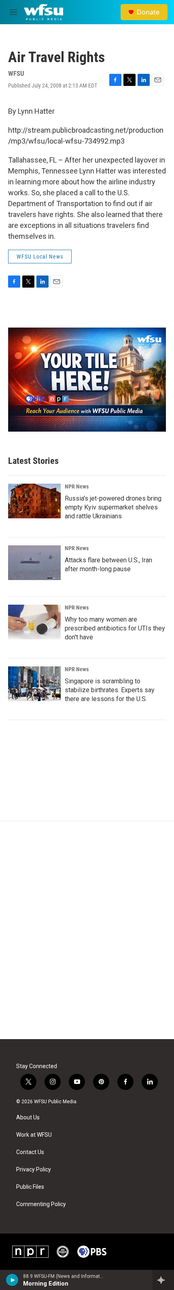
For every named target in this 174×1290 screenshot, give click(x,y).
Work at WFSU (34, 1135)
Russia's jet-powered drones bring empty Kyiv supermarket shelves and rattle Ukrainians (113, 507)
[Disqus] (87, 930)
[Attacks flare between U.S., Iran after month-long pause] (34, 562)
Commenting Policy (41, 1204)
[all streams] (163, 1280)
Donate (148, 12)
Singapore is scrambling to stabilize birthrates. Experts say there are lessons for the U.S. (110, 690)
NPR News (77, 486)
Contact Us (30, 1152)
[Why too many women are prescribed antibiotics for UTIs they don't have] (34, 622)
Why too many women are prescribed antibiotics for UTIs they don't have (115, 628)
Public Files (30, 1187)
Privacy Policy (33, 1170)
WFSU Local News (40, 256)
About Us (28, 1118)
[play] (12, 1280)
